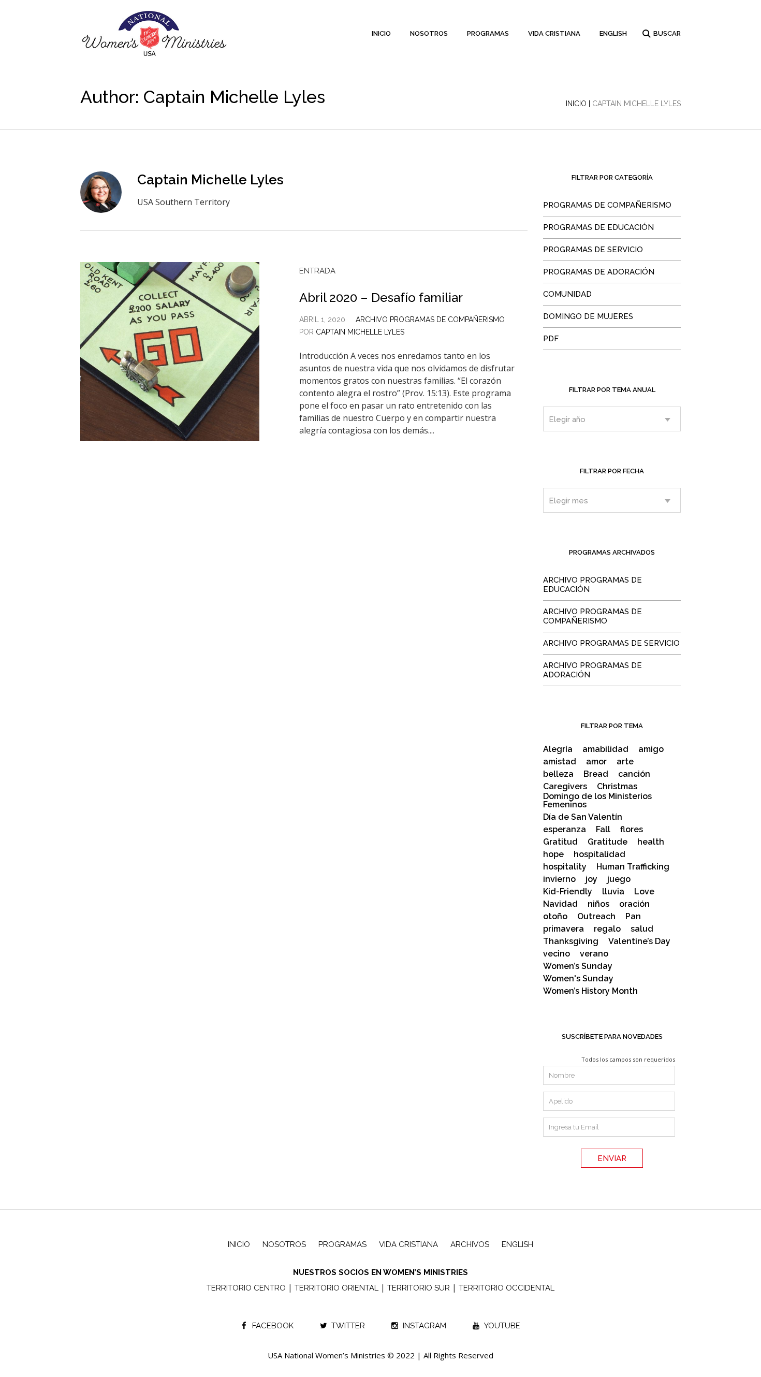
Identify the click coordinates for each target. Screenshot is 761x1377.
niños (598, 904)
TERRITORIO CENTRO (246, 1288)
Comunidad (567, 294)
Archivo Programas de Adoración (592, 670)
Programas (342, 1244)
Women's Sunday (578, 979)
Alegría (558, 749)
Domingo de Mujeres (588, 316)
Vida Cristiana (408, 1244)
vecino (556, 954)
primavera (563, 929)
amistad (559, 762)
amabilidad (605, 749)
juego (619, 879)
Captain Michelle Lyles (360, 332)
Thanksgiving (570, 941)
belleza (558, 774)
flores (631, 829)
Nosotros (284, 1244)
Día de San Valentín (582, 817)
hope (553, 854)
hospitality (565, 867)
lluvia (613, 892)
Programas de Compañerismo (607, 205)
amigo (651, 749)
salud (642, 929)
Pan (633, 916)
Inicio (576, 103)
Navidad (560, 904)
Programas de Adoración (598, 272)
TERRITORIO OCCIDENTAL (506, 1288)
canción (634, 774)
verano (594, 954)
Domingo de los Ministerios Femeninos (597, 800)
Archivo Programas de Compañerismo (430, 319)
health (650, 842)
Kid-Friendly (567, 892)
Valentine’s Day (639, 941)
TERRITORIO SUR (418, 1288)
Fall (603, 829)
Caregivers (565, 786)
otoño (555, 916)
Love (644, 892)
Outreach (596, 916)
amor (596, 762)
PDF (551, 338)
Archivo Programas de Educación (592, 584)
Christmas (617, 786)
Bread (595, 774)
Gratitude (607, 842)
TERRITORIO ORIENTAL (336, 1288)
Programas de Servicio (593, 249)
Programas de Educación (598, 227)
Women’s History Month (590, 991)
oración (634, 904)
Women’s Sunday (577, 966)
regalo (607, 929)
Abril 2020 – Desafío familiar (381, 297)
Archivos (469, 1244)
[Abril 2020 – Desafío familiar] (169, 351)
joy (591, 879)
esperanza (564, 829)
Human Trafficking (632, 867)
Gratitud (560, 842)
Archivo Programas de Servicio (611, 643)
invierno (559, 879)
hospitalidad (599, 854)
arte (625, 762)
